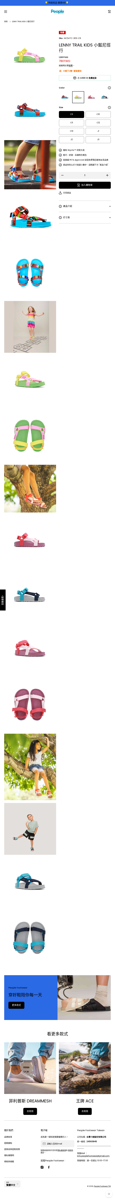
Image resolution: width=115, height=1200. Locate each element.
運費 (71, 65)
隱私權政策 (62, 1150)
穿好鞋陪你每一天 (25, 995)
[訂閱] (70, 1143)
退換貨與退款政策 (12, 1149)
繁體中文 (10, 1185)
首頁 (6, 21)
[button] (109, 11)
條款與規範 (9, 1161)
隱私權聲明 (9, 1155)
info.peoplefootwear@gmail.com (93, 1156)
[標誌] (57, 12)
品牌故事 (8, 1136)
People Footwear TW (102, 1186)
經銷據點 (8, 1143)
